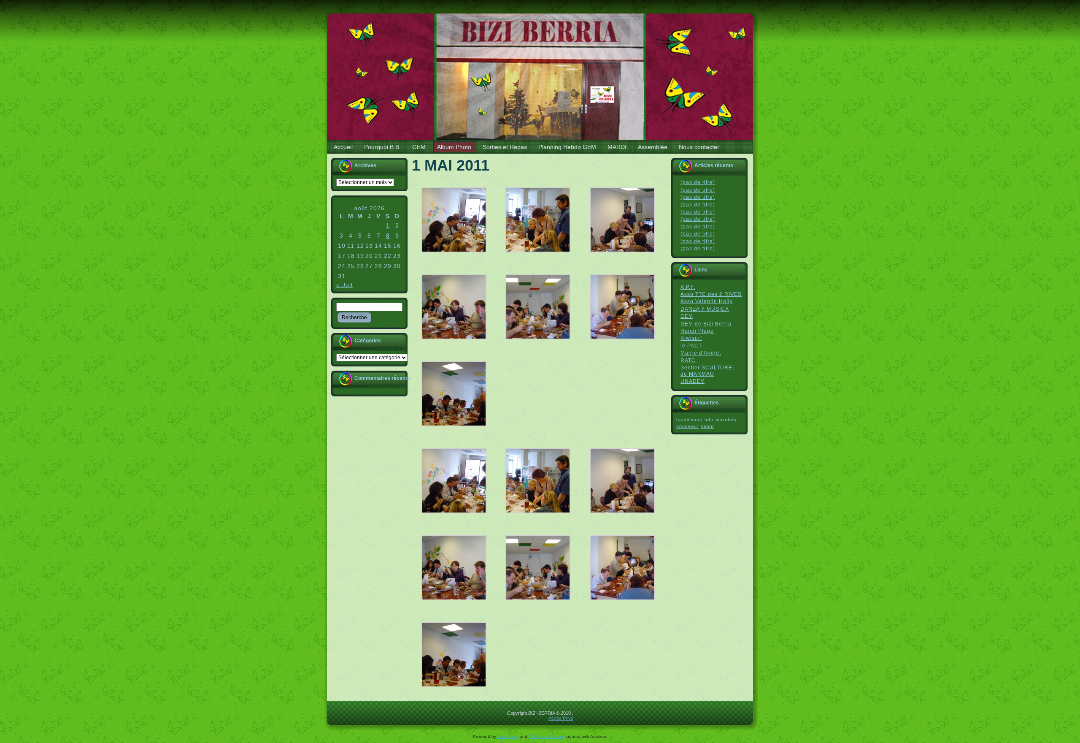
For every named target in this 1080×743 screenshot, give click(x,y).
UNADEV (692, 381)
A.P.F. (687, 287)
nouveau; (687, 426)
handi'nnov (689, 419)
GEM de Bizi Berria (706, 324)
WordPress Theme (546, 736)
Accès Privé (560, 718)
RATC (688, 360)
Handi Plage (697, 331)
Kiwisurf (691, 338)
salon (707, 426)
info (709, 419)
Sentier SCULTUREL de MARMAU (708, 371)
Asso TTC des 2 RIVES (711, 294)
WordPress (507, 736)
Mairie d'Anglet (700, 353)
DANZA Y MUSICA (704, 309)
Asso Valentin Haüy (706, 301)
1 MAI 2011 (450, 165)
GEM (686, 316)
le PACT (691, 346)
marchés (726, 419)
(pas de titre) (697, 182)
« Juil (344, 285)
